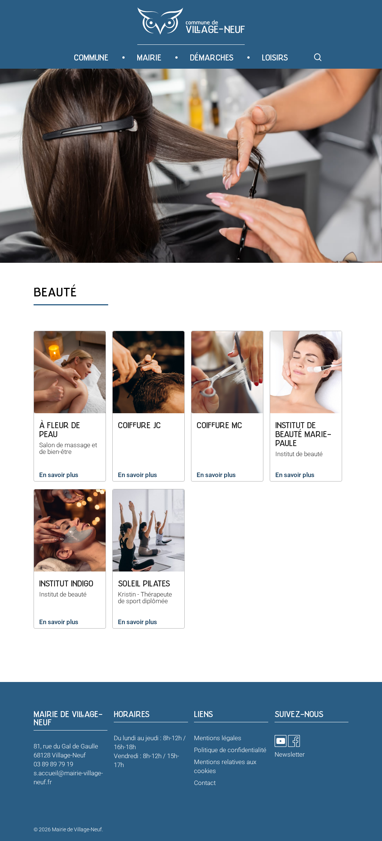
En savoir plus (58, 475)
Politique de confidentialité (230, 750)
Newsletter (290, 754)
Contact (205, 783)
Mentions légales (217, 738)
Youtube (280, 741)
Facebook (294, 741)
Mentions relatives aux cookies (225, 766)
